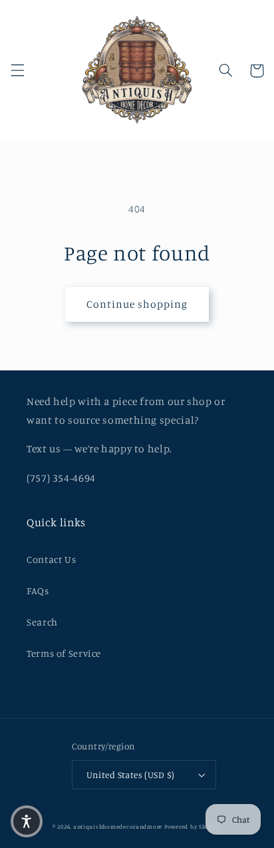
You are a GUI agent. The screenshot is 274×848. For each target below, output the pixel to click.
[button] (17, 70)
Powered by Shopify (192, 826)
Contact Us (51, 559)
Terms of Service (64, 653)
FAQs (38, 590)
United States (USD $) (130, 774)
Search (42, 622)
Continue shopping (137, 304)
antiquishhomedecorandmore (117, 826)
